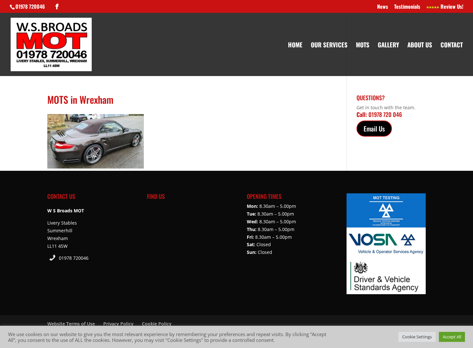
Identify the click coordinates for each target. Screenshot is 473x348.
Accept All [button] (452, 337)
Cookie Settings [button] (417, 337)
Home (295, 45)
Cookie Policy (157, 324)
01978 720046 (73, 258)
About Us (419, 45)
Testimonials (407, 7)
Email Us (374, 128)
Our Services (329, 45)
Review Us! (451, 7)
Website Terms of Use (71, 324)
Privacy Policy (118, 324)
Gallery (388, 45)
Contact (452, 45)
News (382, 7)
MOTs (362, 45)
